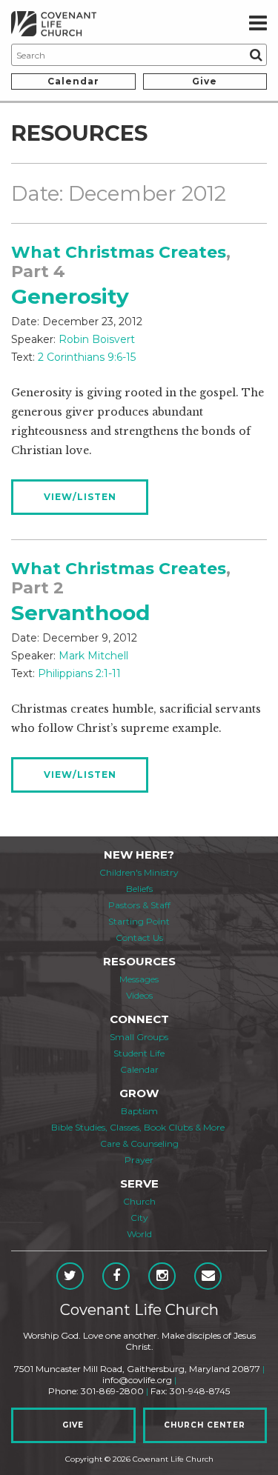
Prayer (139, 1159)
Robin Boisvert (97, 339)
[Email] (208, 1276)
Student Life (139, 1053)
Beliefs (139, 888)
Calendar (73, 81)
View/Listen (80, 496)
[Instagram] (162, 1276)
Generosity (70, 296)
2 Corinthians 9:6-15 (87, 357)
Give (204, 81)
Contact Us (139, 937)
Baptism (139, 1110)
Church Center (204, 1425)
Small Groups (139, 1036)
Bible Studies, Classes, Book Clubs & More (138, 1127)
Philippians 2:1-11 (79, 673)
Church (139, 1201)
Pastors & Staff (139, 904)
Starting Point (139, 921)
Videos (139, 995)
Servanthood (80, 612)
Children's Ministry (139, 872)
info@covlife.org (137, 1379)
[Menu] (258, 23)
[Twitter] (70, 1276)
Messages (139, 979)
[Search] (255, 54)
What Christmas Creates (118, 252)
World (139, 1233)
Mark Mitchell (93, 655)
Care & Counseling (139, 1143)
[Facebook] (116, 1276)
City (139, 1217)
